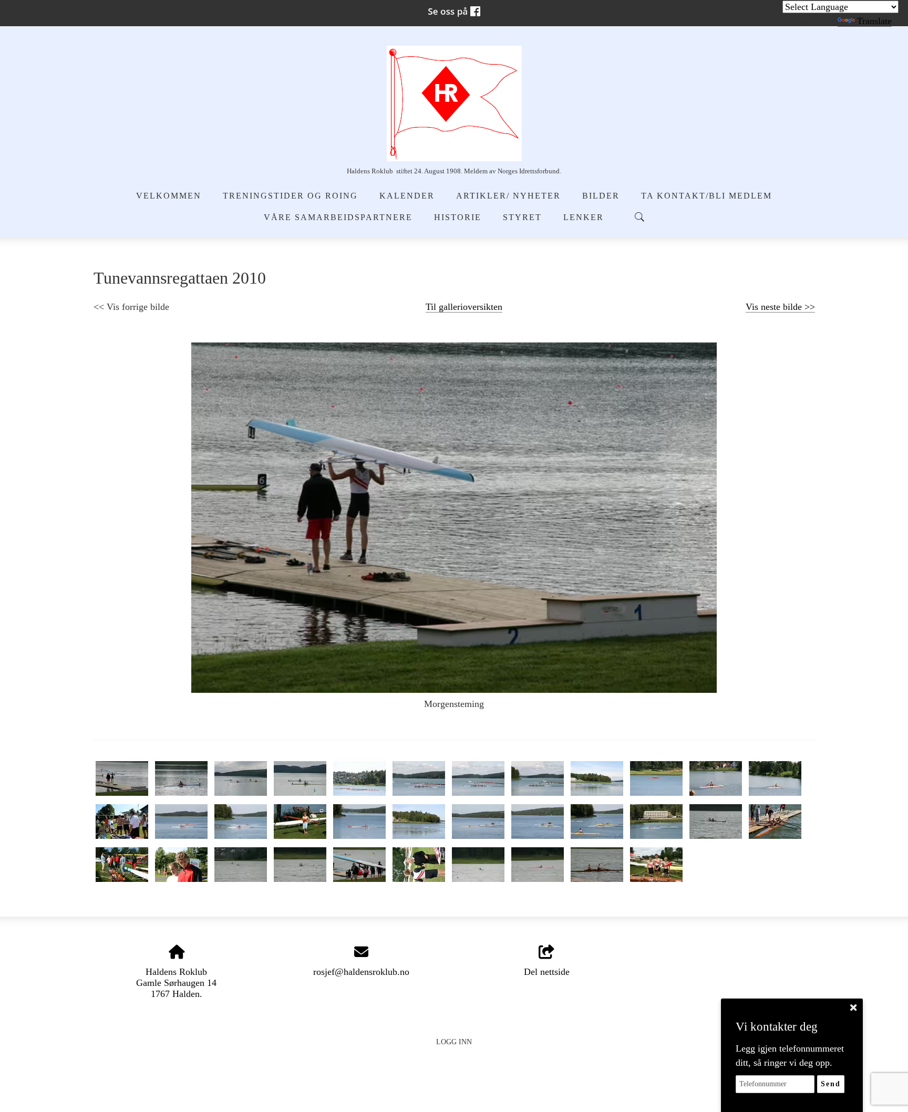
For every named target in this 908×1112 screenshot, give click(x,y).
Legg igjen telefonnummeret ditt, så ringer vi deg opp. (790, 1055)
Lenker (583, 217)
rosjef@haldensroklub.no (361, 971)
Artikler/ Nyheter (508, 196)
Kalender (407, 196)
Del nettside (547, 971)
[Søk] (639, 216)
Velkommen (168, 196)
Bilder (601, 196)
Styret (522, 217)
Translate (874, 21)
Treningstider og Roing (290, 196)
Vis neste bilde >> (780, 307)
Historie (457, 217)
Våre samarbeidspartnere (338, 217)
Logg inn (454, 1041)
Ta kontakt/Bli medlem (706, 196)
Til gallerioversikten (464, 307)
